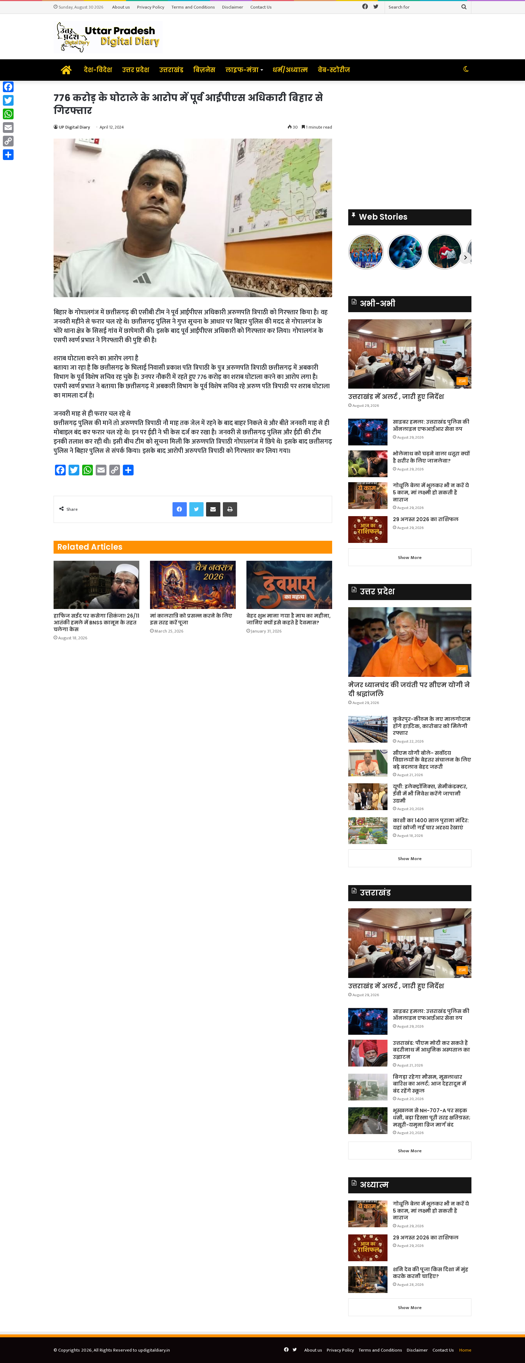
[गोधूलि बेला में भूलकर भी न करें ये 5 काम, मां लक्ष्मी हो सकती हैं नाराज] (368, 495)
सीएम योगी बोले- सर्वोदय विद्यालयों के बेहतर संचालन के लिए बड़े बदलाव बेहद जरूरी (432, 759)
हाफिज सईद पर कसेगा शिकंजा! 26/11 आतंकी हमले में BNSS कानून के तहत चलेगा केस (96, 622)
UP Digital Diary (74, 127)
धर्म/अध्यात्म (290, 70)
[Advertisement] (409, 141)
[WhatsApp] (8, 114)
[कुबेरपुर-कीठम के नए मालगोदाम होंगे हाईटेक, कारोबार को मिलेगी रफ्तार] (368, 729)
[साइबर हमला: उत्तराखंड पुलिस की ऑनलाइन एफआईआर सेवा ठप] (368, 432)
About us (121, 7)
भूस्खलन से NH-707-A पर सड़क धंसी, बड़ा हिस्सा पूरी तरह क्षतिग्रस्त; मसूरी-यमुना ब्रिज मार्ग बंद (431, 1117)
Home (465, 1350)
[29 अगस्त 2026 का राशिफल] (368, 529)
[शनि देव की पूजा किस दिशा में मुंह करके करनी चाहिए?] (368, 1279)
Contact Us (261, 7)
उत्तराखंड (171, 70)
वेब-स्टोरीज (334, 70)
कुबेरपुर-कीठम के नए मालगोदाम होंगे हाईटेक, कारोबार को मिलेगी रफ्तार (431, 726)
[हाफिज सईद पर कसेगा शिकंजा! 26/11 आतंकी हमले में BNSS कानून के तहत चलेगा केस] (96, 585)
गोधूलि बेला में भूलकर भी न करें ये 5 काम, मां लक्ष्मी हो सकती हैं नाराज (431, 492)
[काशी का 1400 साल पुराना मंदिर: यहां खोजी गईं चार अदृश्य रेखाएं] (368, 830)
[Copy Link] (8, 141)
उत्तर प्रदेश (135, 70)
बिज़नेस (204, 70)
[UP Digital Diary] (108, 36)
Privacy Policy (150, 7)
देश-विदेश (98, 70)
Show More (410, 557)
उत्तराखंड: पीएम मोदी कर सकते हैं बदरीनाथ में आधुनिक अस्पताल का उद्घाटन (431, 1049)
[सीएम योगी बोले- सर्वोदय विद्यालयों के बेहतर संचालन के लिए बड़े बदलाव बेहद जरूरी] (368, 763)
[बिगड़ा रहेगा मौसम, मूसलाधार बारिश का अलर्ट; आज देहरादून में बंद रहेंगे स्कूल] (368, 1087)
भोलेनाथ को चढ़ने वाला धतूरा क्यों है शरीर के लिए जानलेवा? (431, 457)
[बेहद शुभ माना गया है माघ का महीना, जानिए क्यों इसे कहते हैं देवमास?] (289, 585)
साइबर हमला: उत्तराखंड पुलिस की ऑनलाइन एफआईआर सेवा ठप (431, 425)
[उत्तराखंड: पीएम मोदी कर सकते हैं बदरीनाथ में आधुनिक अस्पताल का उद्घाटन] (368, 1053)
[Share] (8, 154)
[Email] (8, 127)
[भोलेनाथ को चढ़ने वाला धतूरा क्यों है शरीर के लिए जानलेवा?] (368, 463)
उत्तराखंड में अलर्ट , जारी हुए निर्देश (396, 396)
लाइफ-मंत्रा (242, 70)
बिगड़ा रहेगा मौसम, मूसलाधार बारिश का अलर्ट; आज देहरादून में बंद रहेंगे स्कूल (429, 1083)
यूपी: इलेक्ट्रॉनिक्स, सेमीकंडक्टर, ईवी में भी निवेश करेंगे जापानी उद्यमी (430, 793)
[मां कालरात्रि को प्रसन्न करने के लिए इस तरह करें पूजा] (193, 585)
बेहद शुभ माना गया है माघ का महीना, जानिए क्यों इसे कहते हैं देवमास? (288, 619)
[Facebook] (8, 87)
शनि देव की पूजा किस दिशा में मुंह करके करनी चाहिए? (430, 1273)
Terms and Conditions (193, 7)
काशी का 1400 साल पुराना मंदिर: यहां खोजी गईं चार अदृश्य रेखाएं (431, 824)
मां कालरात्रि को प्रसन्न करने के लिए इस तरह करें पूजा (191, 619)
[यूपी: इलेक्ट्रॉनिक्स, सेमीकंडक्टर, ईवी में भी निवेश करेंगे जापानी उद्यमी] (368, 796)
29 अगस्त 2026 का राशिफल (426, 519)
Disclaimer (232, 7)
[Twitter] (8, 100)
